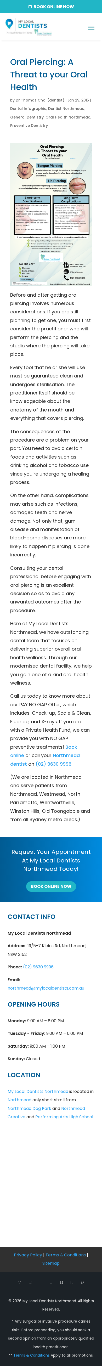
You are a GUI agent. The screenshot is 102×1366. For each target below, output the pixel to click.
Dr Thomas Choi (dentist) (40, 100)
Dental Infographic (28, 108)
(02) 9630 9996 (53, 764)
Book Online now (53, 7)
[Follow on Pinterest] (72, 1282)
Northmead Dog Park (29, 1108)
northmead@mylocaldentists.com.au (46, 988)
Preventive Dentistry (29, 125)
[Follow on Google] (40, 1282)
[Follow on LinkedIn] (82, 1282)
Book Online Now (51, 886)
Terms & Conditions (66, 1255)
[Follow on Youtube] (61, 1282)
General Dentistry (27, 117)
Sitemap (51, 1263)
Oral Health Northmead (68, 117)
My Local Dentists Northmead (38, 1091)
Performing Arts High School (64, 1117)
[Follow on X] (30, 1282)
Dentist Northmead (66, 108)
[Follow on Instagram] (51, 1282)
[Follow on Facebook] (19, 1282)
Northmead (19, 1100)
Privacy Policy (28, 1255)
